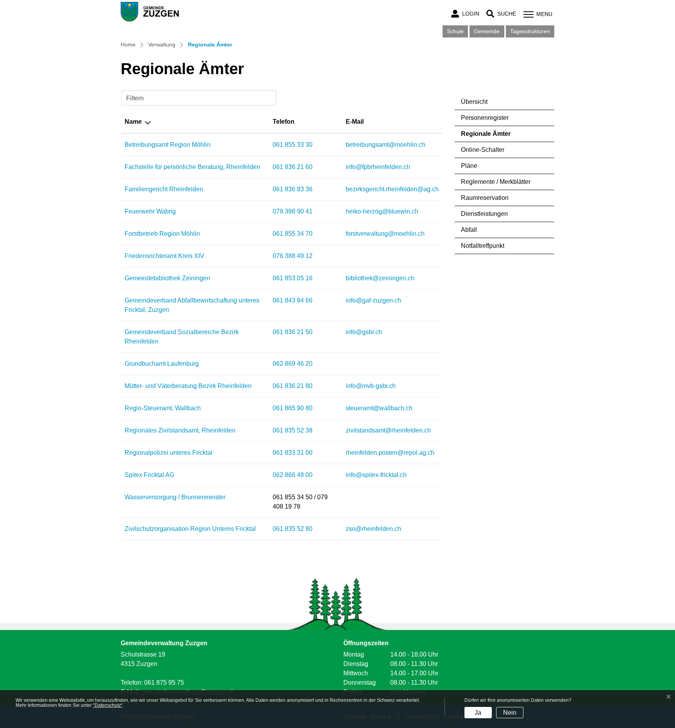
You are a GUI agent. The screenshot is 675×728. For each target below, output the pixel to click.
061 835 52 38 (292, 430)
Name (133, 121)
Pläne (469, 165)
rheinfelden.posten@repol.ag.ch (390, 452)
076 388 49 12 (292, 256)
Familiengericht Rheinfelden (164, 189)
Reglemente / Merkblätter (495, 181)
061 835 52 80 (292, 528)
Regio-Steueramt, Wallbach (163, 408)
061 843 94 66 (292, 300)
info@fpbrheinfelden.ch (378, 167)
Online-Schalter (482, 149)
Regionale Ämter (486, 136)
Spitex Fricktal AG (149, 475)
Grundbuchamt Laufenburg (162, 363)
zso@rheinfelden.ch (373, 528)
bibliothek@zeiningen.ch (380, 278)
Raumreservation (485, 197)
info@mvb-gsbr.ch (371, 386)
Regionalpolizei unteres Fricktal (168, 452)
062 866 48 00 (292, 475)
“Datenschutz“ (108, 705)
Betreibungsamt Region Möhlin (168, 144)
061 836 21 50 (292, 332)
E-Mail (355, 121)
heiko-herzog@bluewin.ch (382, 211)
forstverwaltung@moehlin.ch (385, 233)
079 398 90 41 (292, 211)
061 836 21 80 (292, 386)
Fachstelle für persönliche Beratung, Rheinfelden (192, 167)
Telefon (284, 121)
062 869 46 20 (292, 363)
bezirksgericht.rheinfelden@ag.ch (392, 189)
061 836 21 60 (292, 167)
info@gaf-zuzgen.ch (373, 300)
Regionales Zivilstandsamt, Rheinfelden (180, 430)
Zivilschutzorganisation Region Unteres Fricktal (190, 528)
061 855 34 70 (292, 233)
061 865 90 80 (292, 408)
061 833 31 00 (292, 452)
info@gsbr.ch (364, 332)
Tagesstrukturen (530, 31)
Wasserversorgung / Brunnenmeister (175, 497)
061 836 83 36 (292, 189)
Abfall (469, 229)
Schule (455, 31)
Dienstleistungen (484, 213)
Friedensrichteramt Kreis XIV (164, 256)
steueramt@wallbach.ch (379, 408)
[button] (501, 14)
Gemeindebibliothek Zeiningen (167, 278)
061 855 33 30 (292, 144)
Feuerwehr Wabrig (150, 211)
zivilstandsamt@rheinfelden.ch (388, 430)
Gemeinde (487, 31)
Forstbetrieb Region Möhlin (162, 233)
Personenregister (485, 117)
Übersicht (474, 101)
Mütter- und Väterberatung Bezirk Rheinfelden (188, 386)
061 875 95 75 (164, 682)
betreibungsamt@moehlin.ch (385, 144)
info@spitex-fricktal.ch (376, 475)
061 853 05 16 (292, 278)
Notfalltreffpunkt (482, 245)
